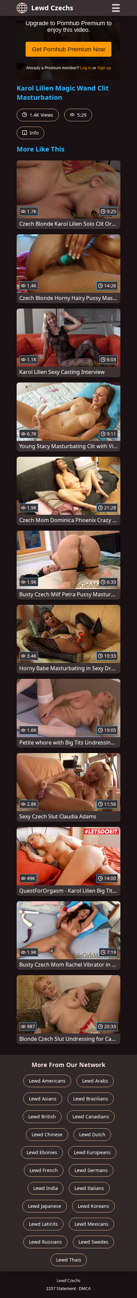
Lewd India (45, 1188)
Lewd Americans (47, 1081)
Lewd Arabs (95, 1081)
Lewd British (42, 1116)
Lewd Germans (91, 1170)
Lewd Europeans (92, 1152)
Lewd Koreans (93, 1206)
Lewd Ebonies (42, 1152)
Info (33, 133)
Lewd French (44, 1170)
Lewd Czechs (52, 7)
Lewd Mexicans (91, 1224)
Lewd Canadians (90, 1116)
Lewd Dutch (92, 1134)
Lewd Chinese (47, 1134)
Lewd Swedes (93, 1242)
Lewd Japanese (44, 1206)
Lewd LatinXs (43, 1224)
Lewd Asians (43, 1098)
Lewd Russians (45, 1242)
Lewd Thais (68, 1260)
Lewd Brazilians (90, 1098)
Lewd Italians (89, 1188)
